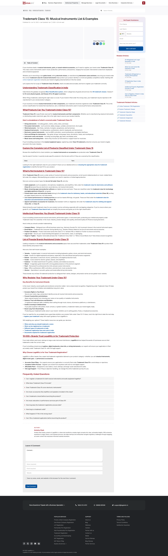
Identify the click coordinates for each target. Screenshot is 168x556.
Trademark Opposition (125, 115)
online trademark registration (32, 80)
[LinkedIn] (100, 44)
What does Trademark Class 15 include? (38, 383)
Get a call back (131, 48)
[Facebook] (94, 44)
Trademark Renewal (125, 120)
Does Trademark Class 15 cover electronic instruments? (43, 387)
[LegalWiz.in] (28, 2)
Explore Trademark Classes (127, 109)
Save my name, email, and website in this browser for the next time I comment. (51, 478)
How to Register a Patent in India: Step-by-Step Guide (134, 94)
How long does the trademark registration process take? (43, 405)
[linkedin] (38, 543)
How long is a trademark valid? (36, 409)
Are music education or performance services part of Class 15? (46, 400)
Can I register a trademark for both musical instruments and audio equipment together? (53, 379)
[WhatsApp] (103, 44)
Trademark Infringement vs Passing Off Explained (132, 74)
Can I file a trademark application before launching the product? (46, 418)
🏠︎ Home (25, 10)
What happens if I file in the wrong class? (39, 414)
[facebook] (24, 543)
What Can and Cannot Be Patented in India (132, 67)
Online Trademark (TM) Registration (129, 106)
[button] (30, 63)
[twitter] (27, 543)
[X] (97, 44)
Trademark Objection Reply (127, 112)
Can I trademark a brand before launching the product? (43, 396)
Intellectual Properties (38, 10)
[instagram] (31, 543)
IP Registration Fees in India (133, 81)
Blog (30, 10)
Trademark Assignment (126, 118)
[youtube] (35, 543)
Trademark (47, 10)
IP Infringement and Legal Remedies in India (132, 60)
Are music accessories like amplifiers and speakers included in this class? (49, 392)
